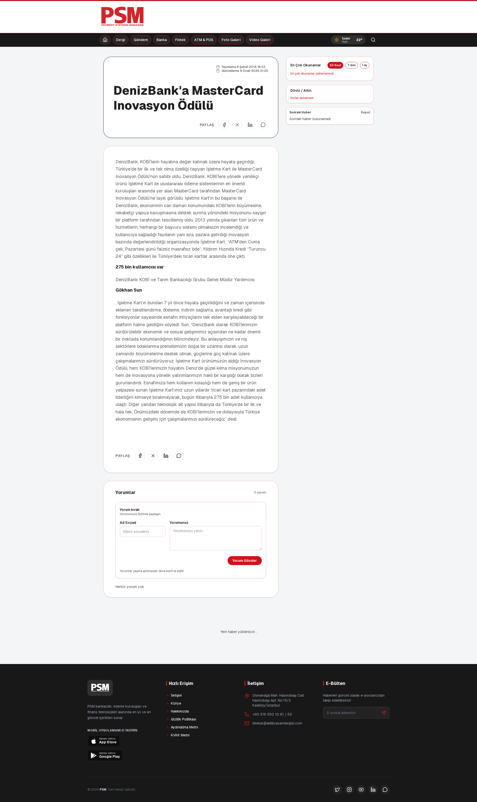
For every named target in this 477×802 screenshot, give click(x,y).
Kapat (365, 112)
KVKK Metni (180, 735)
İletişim (176, 695)
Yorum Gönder (245, 560)
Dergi (120, 40)
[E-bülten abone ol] (384, 713)
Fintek (180, 40)
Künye (176, 703)
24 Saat (335, 65)
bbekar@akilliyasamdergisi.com (277, 723)
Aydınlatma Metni (184, 727)
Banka (162, 40)
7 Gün (352, 65)
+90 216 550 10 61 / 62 (272, 714)
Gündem (141, 40)
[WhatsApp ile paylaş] (263, 125)
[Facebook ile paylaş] (224, 125)
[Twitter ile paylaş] (237, 125)
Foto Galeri (231, 40)
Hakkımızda (180, 711)
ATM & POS (203, 40)
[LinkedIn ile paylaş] (250, 125)
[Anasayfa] (105, 40)
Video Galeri (260, 40)
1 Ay (364, 65)
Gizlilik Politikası (183, 719)
